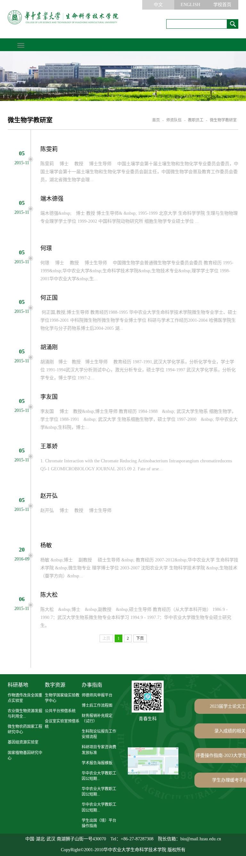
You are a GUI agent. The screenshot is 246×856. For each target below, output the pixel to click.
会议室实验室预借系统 (62, 724)
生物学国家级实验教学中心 (62, 698)
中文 (158, 4)
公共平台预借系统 (60, 711)
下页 (140, 638)
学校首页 (222, 4)
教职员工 (195, 120)
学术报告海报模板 (97, 763)
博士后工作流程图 (97, 705)
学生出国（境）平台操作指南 (99, 823)
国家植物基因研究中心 (25, 755)
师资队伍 (174, 120)
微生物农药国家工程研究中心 (25, 729)
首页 (156, 120)
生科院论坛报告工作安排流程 (99, 734)
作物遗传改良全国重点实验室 (25, 698)
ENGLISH (190, 4)
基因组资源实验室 (23, 742)
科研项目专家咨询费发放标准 (99, 750)
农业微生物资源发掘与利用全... (25, 714)
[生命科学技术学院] (63, 17)
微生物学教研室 (223, 120)
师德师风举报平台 (97, 695)
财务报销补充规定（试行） (97, 718)
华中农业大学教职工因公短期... (99, 776)
